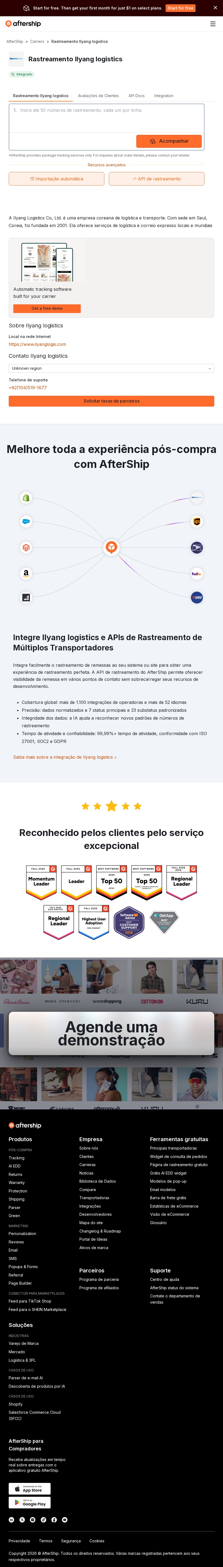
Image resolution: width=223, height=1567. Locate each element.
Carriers (37, 41)
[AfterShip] (24, 23)
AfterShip (15, 41)
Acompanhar (174, 141)
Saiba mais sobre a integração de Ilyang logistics (65, 757)
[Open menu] (213, 23)
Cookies (96, 1541)
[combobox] (111, 368)
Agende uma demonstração (111, 1033)
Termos (45, 1541)
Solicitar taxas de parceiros (112, 401)
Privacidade (19, 1541)
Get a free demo (47, 308)
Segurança (71, 1541)
